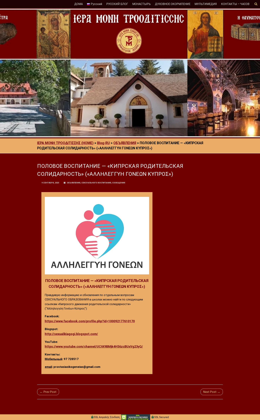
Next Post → (211, 392)
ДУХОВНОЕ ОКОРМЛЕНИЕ (172, 4)
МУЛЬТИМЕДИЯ (206, 4)
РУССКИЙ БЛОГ (117, 4)
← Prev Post (48, 392)
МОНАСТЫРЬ (141, 4)
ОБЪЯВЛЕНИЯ (73, 183)
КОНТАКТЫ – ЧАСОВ (235, 4)
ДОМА (78, 4)
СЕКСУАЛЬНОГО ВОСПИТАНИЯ (96, 183)
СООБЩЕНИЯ (118, 183)
